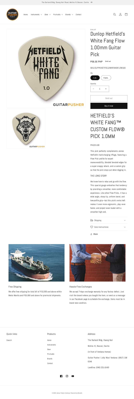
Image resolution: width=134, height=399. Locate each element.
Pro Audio (50, 354)
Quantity (93, 84)
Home (49, 340)
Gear (49, 349)
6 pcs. (106, 78)
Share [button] (95, 234)
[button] (36, 14)
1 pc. (95, 78)
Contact (50, 363)
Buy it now (109, 105)
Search (9, 340)
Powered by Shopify (76, 393)
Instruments (51, 345)
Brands (49, 358)
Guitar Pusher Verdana (63, 393)
